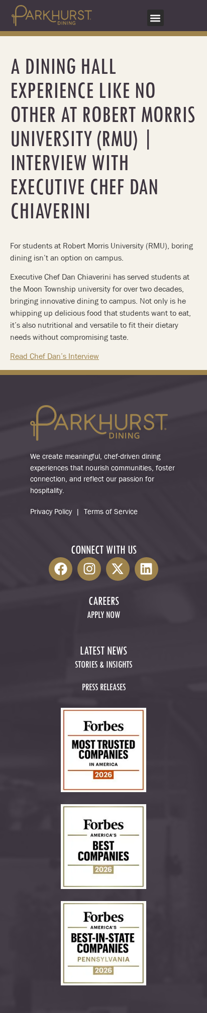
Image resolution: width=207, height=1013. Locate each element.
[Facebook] (60, 569)
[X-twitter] (118, 569)
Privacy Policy (51, 512)
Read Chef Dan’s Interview (54, 356)
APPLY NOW (103, 615)
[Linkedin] (146, 569)
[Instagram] (89, 569)
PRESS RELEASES (104, 688)
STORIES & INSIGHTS (103, 665)
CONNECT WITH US (104, 551)
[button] (155, 18)
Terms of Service (111, 512)
